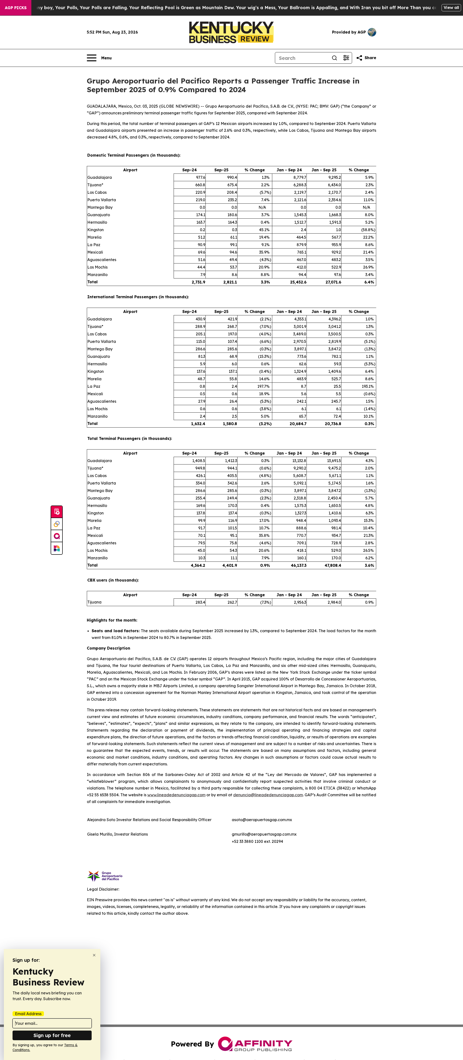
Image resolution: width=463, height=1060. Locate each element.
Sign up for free (52, 1035)
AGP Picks (16, 7)
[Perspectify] (56, 524)
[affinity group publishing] (56, 536)
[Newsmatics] (56, 548)
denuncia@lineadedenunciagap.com (268, 794)
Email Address (28, 1013)
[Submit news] (56, 512)
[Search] (334, 57)
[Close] (94, 955)
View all (451, 7)
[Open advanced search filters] (346, 57)
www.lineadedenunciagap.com (176, 794)
